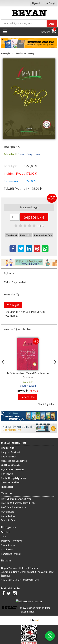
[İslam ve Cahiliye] (29, 339)
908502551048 (31, 579)
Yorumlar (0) (11, 294)
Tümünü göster (46, 404)
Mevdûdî (29, 382)
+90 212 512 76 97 (11, 579)
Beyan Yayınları (29, 385)
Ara (51, 24)
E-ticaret (24, 620)
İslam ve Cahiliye (29, 373)
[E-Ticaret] (34, 620)
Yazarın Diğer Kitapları (17, 329)
